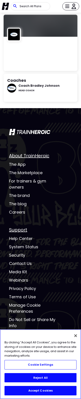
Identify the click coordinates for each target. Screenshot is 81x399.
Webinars (18, 280)
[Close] (76, 336)
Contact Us (20, 263)
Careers (17, 212)
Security (17, 255)
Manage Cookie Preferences (24, 308)
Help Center (21, 238)
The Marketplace (26, 173)
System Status (23, 247)
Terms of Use (22, 297)
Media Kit (18, 272)
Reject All (40, 378)
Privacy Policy (22, 288)
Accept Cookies (40, 390)
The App (17, 164)
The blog (18, 204)
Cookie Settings (40, 365)
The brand (19, 195)
